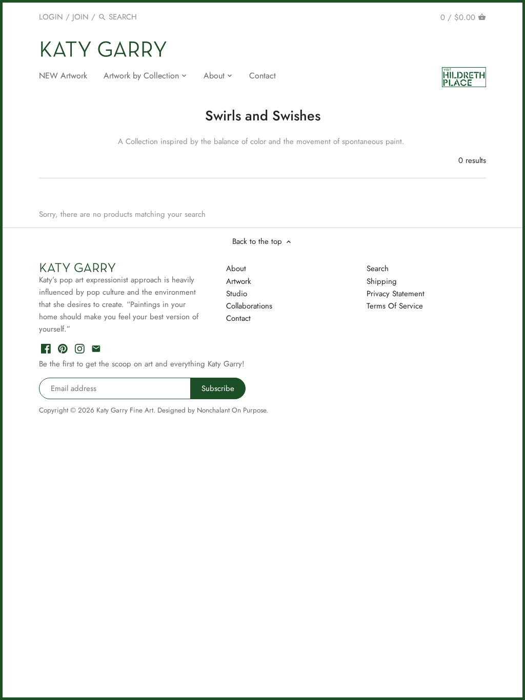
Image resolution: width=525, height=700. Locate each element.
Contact (238, 318)
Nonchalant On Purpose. (232, 410)
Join (80, 17)
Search (378, 268)
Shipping (382, 281)
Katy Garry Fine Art (124, 410)
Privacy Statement (396, 293)
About (236, 268)
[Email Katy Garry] (96, 348)
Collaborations (249, 306)
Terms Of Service (395, 306)
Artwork (238, 281)
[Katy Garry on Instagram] (80, 348)
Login (51, 17)
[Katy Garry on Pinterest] (63, 348)
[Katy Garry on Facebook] (46, 348)
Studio (236, 293)
